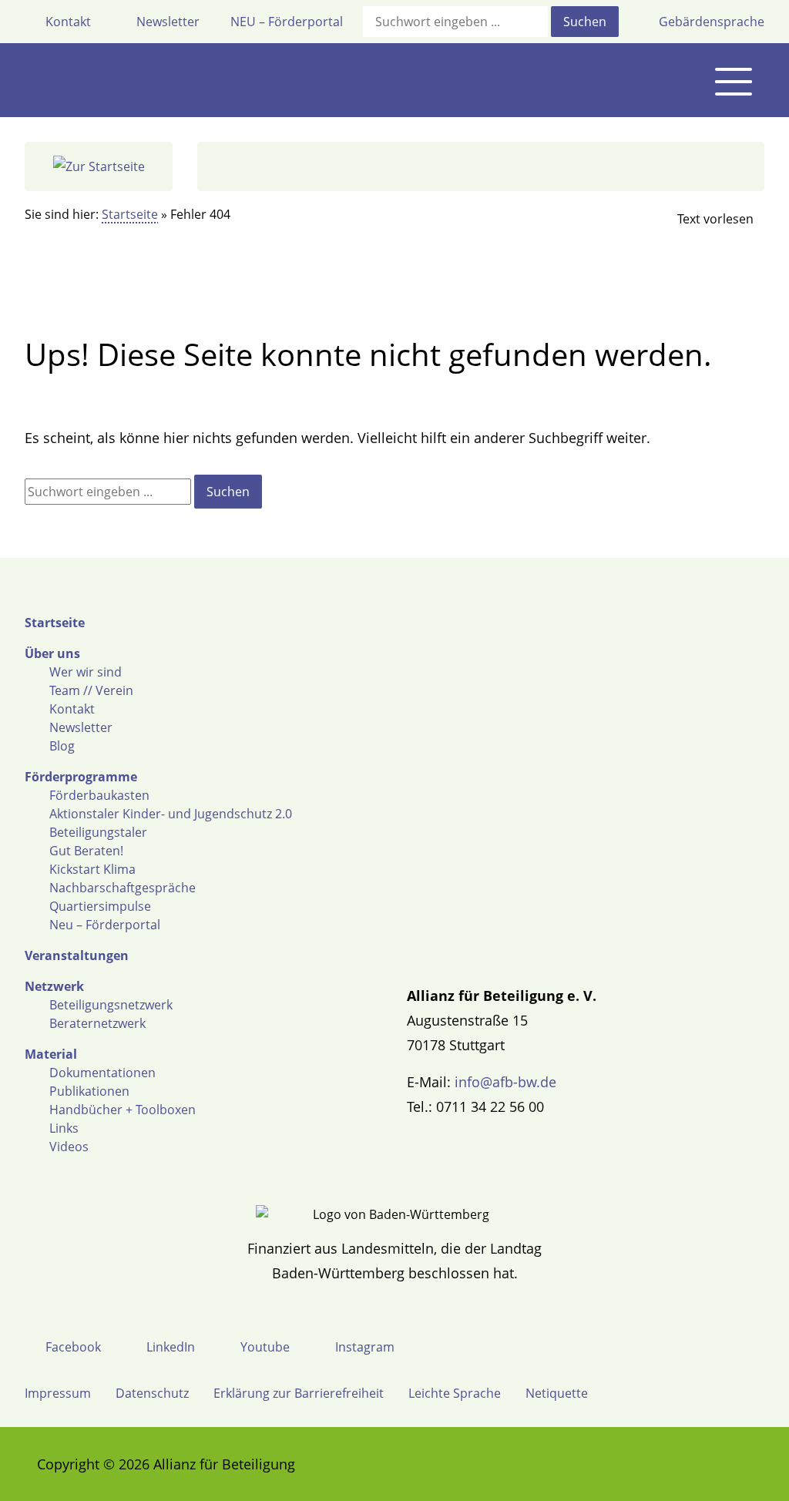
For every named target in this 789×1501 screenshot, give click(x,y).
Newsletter (80, 727)
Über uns (52, 653)
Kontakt (72, 708)
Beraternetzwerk (97, 1023)
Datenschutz (152, 1393)
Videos (69, 1146)
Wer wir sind (85, 671)
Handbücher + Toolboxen (122, 1109)
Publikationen (89, 1091)
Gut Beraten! (86, 850)
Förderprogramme (81, 776)
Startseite (130, 214)
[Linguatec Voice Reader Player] (702, 218)
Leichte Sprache (454, 1393)
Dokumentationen (102, 1072)
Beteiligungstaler (98, 832)
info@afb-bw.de (505, 1082)
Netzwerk (54, 986)
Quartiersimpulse (100, 906)
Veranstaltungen (77, 955)
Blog (62, 745)
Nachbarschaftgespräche (122, 887)
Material (51, 1054)
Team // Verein (91, 690)
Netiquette (556, 1393)
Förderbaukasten (99, 795)
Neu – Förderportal (104, 924)
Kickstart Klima (92, 869)
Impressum (58, 1393)
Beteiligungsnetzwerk (111, 1004)
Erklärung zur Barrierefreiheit (298, 1393)
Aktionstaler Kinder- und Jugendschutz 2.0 (170, 813)
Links (64, 1128)
